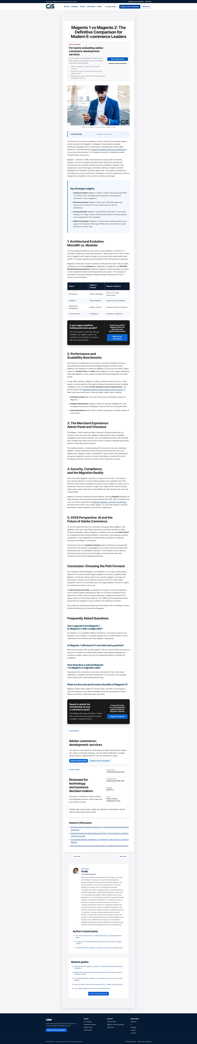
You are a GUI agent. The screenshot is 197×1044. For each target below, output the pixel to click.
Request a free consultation (136, 1)
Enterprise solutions (90, 1024)
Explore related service (78, 761)
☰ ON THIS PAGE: (91, 134)
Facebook (133, 1021)
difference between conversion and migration (109, 502)
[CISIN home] (50, 6)
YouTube (133, 1033)
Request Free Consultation (117, 338)
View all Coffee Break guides (98, 993)
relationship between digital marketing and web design (102, 390)
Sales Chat (148, 1)
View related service (117, 59)
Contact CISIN (111, 1021)
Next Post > (123, 856)
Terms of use (141, 1041)
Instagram (133, 1027)
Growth (82, 6)
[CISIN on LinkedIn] (76, 871)
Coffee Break (91, 6)
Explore (99, 6)
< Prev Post (76, 856)
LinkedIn (133, 1030)
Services (67, 6)
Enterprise (74, 6)
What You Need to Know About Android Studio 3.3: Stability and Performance (99, 846)
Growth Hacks (88, 1027)
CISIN (48, 1019)
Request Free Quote (117, 716)
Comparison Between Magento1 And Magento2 (108, 149)
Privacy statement (131, 1041)
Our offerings (88, 1021)
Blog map (148, 1041)
